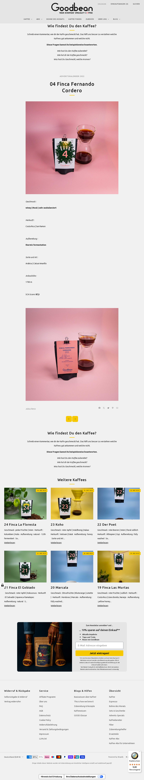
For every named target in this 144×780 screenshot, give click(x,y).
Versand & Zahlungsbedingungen (54, 729)
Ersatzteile (114, 734)
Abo (38, 19)
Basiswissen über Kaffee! (85, 697)
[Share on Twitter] (108, 408)
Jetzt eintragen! (99, 653)
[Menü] (139, 752)
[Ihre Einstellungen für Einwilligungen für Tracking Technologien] (2, 585)
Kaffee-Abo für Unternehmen (122, 743)
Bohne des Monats (55, 19)
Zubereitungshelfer (117, 729)
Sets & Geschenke (117, 711)
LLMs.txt (43, 739)
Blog (115, 19)
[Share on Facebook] (99, 408)
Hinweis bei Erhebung (51, 776)
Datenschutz (45, 715)
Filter (111, 725)
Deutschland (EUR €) (12, 757)
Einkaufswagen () (119, 4)
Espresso (113, 701)
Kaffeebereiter (115, 720)
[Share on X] (104, 408)
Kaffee (27, 19)
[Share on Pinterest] (113, 408)
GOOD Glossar (80, 715)
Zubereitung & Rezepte (84, 706)
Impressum (44, 734)
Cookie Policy (45, 720)
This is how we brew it (84, 701)
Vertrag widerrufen (12, 701)
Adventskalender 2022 (72, 76)
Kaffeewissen (80, 711)
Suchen (136, 4)
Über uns (102, 19)
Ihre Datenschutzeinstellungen (81, 776)
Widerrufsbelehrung (48, 725)
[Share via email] (117, 408)
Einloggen (102, 4)
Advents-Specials (116, 715)
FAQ (41, 706)
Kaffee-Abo (114, 739)
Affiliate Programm (47, 697)
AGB (41, 711)
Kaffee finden (75, 19)
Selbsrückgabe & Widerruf (15, 697)
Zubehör (90, 19)
